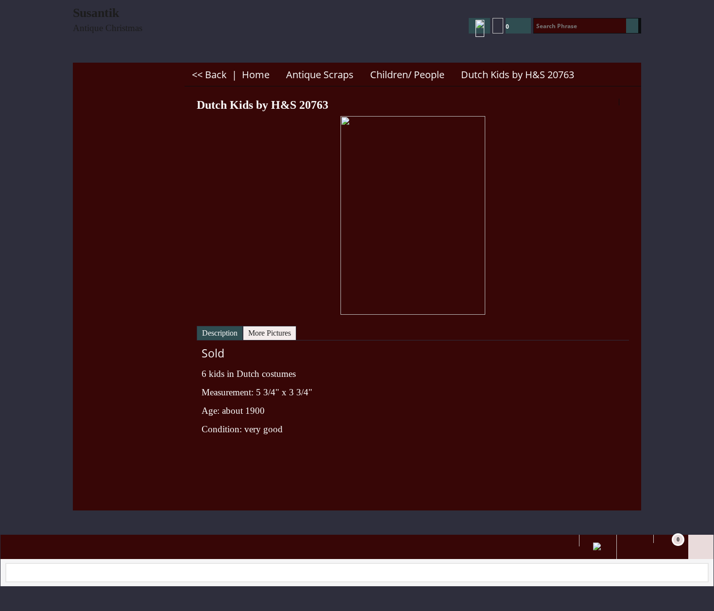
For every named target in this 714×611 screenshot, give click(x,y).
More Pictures (269, 333)
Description (220, 333)
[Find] (632, 25)
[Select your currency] (498, 26)
